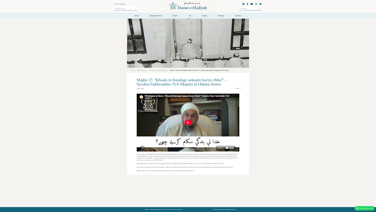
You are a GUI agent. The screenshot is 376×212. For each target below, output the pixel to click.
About (136, 16)
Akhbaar (221, 16)
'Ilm (190, 16)
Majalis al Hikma (156, 16)
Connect (238, 16)
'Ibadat (204, 16)
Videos (175, 16)
